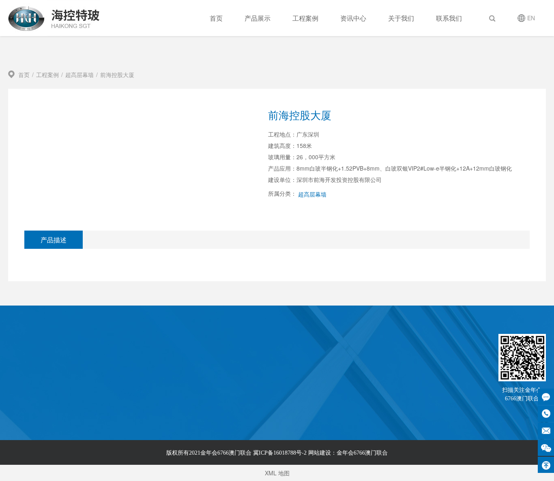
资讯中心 (353, 18)
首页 (216, 18)
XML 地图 (277, 473)
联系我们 (449, 18)
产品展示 (258, 18)
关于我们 (401, 18)
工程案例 (305, 18)
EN (531, 18)
